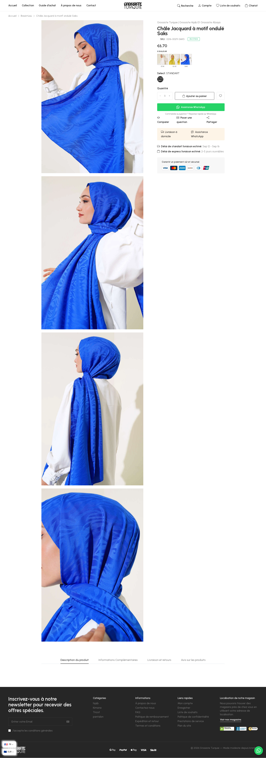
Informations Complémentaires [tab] (118, 660)
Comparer (163, 122)
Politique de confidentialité (193, 716)
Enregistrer (184, 707)
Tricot (96, 712)
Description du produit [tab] (74, 660)
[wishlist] (221, 96)
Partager (212, 122)
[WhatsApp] (258, 750)
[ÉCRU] (162, 59)
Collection (28, 5)
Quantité (162, 88)
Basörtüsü (26, 15)
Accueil (12, 5)
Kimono (97, 707)
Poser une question (184, 120)
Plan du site (184, 725)
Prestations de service (191, 721)
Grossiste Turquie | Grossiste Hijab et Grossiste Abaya (188, 22)
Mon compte (185, 703)
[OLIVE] (174, 59)
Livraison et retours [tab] (159, 660)
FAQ (137, 712)
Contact (91, 5)
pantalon (98, 716)
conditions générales (40, 730)
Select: (168, 73)
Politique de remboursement (152, 716)
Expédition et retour (147, 721)
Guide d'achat (47, 5)
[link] (137, 26)
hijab (96, 703)
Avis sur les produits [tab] (193, 660)
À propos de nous (71, 5)
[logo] (133, 6)
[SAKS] (186, 59)
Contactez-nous (145, 707)
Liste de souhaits (187, 712)
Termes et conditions (147, 725)
